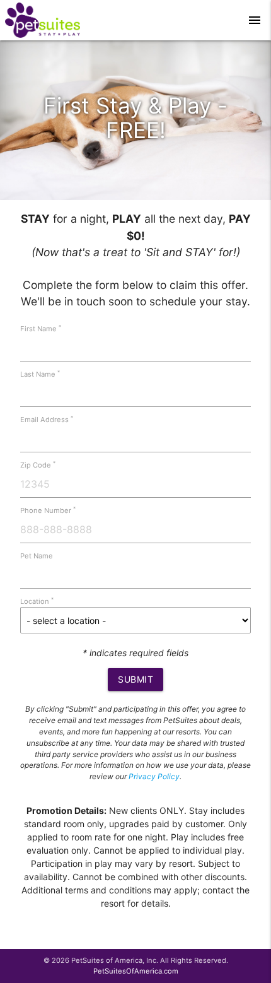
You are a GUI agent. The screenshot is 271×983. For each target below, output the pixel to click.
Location (37, 601)
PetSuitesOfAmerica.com (135, 971)
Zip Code (37, 465)
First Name (40, 328)
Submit (135, 679)
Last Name (40, 374)
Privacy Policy (154, 776)
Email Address (46, 419)
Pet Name (36, 555)
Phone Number (48, 510)
